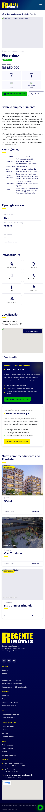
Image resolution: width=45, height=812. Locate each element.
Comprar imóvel (7, 748)
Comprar (5, 670)
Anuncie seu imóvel (9, 706)
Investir (4, 752)
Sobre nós (5, 695)
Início (4, 14)
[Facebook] (9, 661)
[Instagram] (4, 661)
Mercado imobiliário (9, 755)
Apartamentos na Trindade (11, 680)
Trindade (25, 14)
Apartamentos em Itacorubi (12, 684)
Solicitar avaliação (18, 441)
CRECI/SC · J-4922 (9, 655)
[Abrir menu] (40, 5)
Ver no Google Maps (10, 357)
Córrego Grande (8, 736)
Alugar (4, 673)
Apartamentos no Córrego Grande (14, 687)
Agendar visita (36, 94)
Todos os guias (7, 745)
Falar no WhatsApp (16, 94)
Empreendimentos (14, 14)
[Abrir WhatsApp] (39, 806)
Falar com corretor (18, 399)
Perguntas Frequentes (10, 702)
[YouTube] (14, 661)
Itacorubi (5, 733)
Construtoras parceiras (10, 714)
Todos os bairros (8, 726)
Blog (3, 699)
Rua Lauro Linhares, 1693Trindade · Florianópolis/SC (15, 764)
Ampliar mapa (33, 331)
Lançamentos (7, 677)
